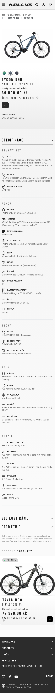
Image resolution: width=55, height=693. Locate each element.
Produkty (8, 648)
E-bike (10, 15)
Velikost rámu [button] (15, 518)
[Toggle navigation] (3, 4)
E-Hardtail (27, 15)
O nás (5, 654)
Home (4, 15)
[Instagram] (3, 677)
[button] (3, 591)
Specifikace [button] (12, 140)
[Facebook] (10, 677)
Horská (18, 15)
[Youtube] (16, 677)
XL (5, 105)
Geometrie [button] (11, 527)
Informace (8, 641)
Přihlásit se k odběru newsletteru (22, 666)
